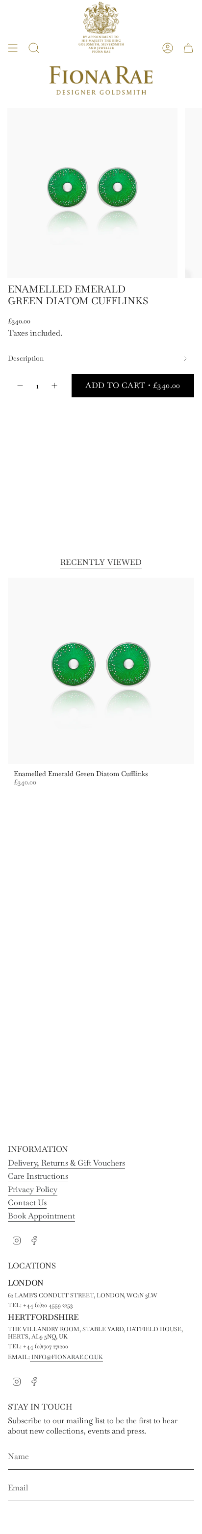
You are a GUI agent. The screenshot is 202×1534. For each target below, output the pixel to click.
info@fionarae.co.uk (66, 1357)
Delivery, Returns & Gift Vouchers (66, 1163)
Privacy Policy (32, 1189)
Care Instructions (38, 1176)
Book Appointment (41, 1216)
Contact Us (27, 1202)
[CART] (188, 48)
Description (26, 358)
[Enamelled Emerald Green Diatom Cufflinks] (101, 671)
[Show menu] (13, 48)
